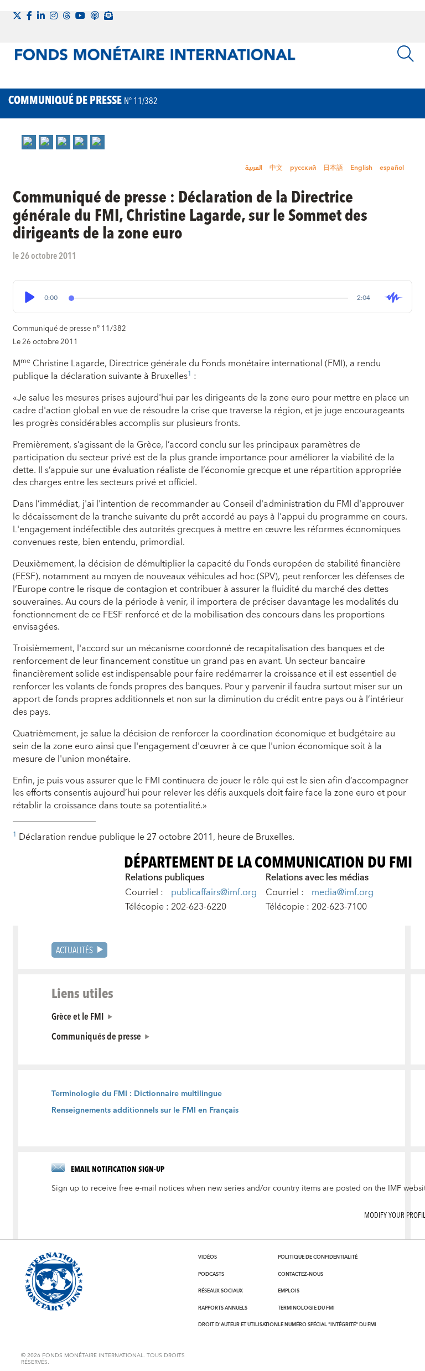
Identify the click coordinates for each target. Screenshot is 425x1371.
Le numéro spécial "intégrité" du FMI (327, 1324)
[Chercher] (405, 53)
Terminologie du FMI (306, 1308)
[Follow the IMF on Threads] (66, 15)
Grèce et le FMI (77, 1016)
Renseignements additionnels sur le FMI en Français (145, 1110)
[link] (29, 142)
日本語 (333, 168)
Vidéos (207, 1257)
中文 (276, 168)
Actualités (74, 950)
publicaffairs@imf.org (214, 892)
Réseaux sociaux (220, 1290)
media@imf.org (343, 892)
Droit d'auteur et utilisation (238, 1324)
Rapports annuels (222, 1308)
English (361, 168)
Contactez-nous (300, 1274)
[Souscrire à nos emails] (108, 15)
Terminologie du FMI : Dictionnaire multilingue (136, 1093)
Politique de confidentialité (317, 1257)
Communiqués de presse (96, 1036)
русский (303, 168)
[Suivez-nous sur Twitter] (17, 15)
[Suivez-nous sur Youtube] (80, 15)
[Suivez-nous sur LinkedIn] (41, 15)
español (392, 168)
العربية (253, 168)
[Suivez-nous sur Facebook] (29, 15)
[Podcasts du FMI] (94, 15)
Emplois (288, 1290)
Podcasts (211, 1274)
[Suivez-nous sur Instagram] (54, 15)
